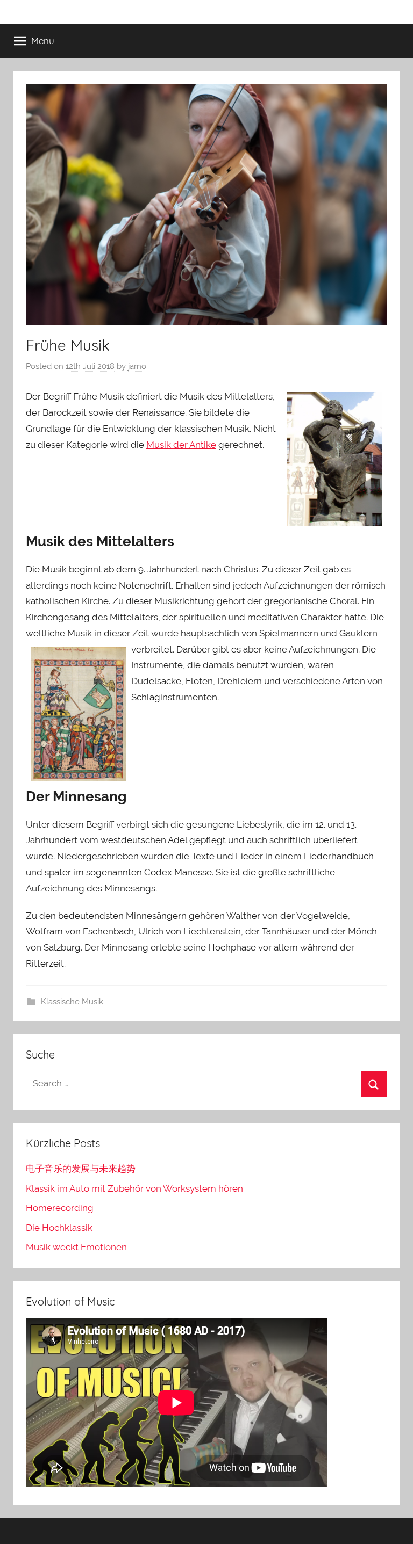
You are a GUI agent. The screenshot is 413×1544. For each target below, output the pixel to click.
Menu (42, 40)
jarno (137, 366)
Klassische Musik (72, 1001)
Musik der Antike (181, 444)
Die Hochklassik (59, 1227)
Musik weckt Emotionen (76, 1247)
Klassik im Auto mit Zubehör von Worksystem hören (134, 1188)
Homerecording (60, 1207)
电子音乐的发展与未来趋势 (81, 1168)
